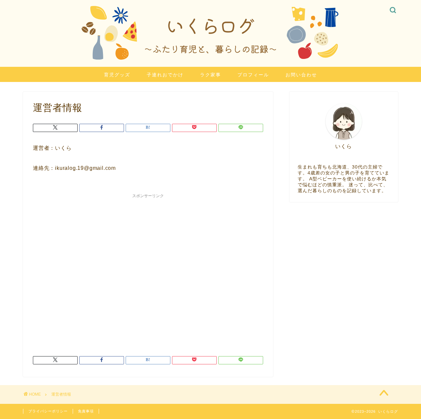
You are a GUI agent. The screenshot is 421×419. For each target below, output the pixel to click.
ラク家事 (210, 75)
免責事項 (86, 411)
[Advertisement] (148, 270)
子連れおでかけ (165, 75)
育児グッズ (117, 75)
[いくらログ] (210, 64)
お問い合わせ (301, 75)
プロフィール (253, 75)
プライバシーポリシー (48, 411)
